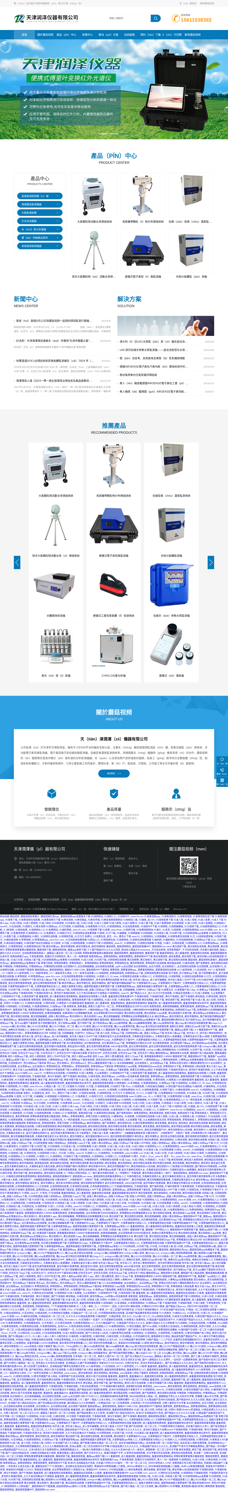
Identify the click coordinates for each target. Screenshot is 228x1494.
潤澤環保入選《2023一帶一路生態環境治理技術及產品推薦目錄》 (55, 380)
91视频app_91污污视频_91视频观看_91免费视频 (71, 926)
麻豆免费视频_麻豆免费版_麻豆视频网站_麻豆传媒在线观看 (159, 1126)
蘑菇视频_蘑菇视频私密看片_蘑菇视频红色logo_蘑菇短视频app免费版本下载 (50, 916)
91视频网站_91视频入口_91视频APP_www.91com (117, 916)
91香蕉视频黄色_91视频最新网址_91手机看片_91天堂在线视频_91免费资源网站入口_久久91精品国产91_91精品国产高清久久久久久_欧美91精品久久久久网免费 (90, 1323)
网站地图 (4, 916)
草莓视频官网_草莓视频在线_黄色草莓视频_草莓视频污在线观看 (132, 963)
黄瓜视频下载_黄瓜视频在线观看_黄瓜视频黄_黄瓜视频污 (95, 1436)
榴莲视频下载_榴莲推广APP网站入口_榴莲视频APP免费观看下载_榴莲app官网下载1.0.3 (152, 1029)
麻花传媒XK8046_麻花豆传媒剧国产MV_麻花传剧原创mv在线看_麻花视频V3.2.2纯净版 (171, 1129)
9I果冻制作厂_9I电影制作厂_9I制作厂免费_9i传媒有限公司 (176, 1133)
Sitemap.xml (179, 909)
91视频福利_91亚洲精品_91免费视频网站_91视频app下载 (35, 1006)
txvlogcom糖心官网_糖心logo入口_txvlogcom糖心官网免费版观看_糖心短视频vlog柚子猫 (170, 1253)
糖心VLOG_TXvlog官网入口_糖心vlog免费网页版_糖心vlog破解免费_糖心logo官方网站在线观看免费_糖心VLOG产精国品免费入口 (121, 1346)
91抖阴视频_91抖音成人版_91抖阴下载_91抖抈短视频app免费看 (174, 933)
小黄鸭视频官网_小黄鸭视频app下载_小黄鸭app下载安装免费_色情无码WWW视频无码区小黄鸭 (80, 1059)
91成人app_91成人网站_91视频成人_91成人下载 (145, 1159)
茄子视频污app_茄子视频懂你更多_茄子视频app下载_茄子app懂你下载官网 (175, 1269)
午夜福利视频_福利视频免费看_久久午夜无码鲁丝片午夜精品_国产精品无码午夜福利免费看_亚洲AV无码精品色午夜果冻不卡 (77, 1389)
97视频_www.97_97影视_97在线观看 (41, 1193)
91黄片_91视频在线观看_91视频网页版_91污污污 (58, 936)
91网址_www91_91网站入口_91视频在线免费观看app (92, 1099)
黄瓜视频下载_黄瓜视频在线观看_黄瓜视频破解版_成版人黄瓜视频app (146, 1216)
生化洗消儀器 (29, 221)
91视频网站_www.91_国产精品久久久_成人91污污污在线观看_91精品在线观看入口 (150, 993)
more (111, 773)
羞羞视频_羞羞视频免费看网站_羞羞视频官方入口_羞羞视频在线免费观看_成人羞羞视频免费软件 (144, 1369)
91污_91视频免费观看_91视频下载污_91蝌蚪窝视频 (163, 1089)
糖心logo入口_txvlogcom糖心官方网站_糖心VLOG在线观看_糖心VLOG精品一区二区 (134, 1256)
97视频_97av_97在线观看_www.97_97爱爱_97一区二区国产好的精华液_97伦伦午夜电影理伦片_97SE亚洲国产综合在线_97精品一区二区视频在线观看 (138, 1309)
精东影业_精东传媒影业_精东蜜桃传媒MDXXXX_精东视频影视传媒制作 (96, 1136)
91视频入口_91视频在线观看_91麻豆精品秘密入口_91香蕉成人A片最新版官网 (46, 1229)
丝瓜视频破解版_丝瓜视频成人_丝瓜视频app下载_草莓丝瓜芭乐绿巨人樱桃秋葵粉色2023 (163, 1063)
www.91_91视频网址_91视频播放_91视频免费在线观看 (160, 936)
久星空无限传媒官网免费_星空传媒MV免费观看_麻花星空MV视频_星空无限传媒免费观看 (63, 1046)
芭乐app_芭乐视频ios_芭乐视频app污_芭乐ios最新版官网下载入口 (81, 1063)
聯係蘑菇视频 (207, 3)
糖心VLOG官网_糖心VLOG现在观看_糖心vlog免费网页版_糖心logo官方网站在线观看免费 (122, 1026)
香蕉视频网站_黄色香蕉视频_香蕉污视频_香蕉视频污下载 (164, 1113)
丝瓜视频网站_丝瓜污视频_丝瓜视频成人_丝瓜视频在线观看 (165, 966)
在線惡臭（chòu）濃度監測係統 (171, 495)
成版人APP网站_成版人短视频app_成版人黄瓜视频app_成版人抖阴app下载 (173, 1143)
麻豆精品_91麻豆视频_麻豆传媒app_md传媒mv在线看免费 (108, 1076)
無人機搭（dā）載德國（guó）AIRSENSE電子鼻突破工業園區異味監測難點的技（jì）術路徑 (154, 391)
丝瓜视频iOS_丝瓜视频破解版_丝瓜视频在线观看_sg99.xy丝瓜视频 (98, 966)
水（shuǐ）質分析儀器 (34, 229)
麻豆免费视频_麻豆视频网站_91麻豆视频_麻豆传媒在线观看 (175, 1139)
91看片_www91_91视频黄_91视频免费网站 (112, 1089)
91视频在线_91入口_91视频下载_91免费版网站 (148, 1093)
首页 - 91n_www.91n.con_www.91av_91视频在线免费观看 (194, 1156)
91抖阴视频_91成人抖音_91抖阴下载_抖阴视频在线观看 (97, 959)
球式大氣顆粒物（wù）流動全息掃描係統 (95, 276)
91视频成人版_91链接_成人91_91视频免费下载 (148, 919)
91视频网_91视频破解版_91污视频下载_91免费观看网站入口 (189, 926)
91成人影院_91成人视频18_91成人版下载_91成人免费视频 (140, 923)
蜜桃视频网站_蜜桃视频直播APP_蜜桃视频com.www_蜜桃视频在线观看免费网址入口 (81, 1176)
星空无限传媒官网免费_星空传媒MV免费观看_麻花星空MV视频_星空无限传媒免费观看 (77, 1266)
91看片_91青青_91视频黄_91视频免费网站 (176, 929)
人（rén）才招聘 (172, 34)
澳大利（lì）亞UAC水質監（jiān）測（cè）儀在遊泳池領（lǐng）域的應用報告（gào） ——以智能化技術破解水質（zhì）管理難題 (154, 341)
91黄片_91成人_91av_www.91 (147, 1156)
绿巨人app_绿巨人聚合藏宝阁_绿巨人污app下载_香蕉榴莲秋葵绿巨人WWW (132, 1056)
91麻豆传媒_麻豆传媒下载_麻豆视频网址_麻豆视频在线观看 (31, 1173)
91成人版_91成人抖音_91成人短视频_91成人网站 (170, 1153)
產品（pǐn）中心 (66, 34)
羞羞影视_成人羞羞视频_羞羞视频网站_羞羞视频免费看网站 (85, 1239)
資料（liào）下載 (150, 34)
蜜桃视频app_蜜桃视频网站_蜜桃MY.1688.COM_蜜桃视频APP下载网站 (72, 969)
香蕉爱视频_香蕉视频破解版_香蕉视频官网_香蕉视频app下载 (181, 1006)
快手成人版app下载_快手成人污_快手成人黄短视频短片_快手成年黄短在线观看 (78, 979)
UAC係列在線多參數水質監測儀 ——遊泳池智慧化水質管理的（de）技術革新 (154, 350)
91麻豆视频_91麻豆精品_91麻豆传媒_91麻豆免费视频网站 (92, 919)
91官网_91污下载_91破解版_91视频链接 (118, 933)
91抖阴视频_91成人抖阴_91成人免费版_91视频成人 (199, 923)
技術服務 (129, 34)
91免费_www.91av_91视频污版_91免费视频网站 (127, 929)
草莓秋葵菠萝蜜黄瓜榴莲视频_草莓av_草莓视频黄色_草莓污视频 (63, 1116)
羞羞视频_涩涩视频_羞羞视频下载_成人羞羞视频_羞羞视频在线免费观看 (187, 1379)
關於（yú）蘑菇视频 (114, 858)
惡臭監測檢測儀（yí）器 (35, 196)
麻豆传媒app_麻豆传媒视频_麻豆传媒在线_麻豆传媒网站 (75, 946)
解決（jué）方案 (108, 34)
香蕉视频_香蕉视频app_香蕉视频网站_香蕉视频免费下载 (61, 999)
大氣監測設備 (29, 212)
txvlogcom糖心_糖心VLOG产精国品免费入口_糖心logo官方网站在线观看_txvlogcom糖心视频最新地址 (123, 1049)
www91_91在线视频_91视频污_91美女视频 (22, 926)
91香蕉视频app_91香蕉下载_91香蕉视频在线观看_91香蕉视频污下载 (93, 1109)
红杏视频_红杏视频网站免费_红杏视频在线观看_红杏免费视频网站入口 (76, 1186)
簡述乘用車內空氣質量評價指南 (138, 375)
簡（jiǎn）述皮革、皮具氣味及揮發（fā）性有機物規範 (152, 358)
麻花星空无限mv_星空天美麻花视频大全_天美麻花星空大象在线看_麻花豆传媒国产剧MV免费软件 (74, 1129)
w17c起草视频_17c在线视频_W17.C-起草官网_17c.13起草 (116, 1366)
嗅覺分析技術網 (51, 899)
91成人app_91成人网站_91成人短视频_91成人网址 (94, 1106)
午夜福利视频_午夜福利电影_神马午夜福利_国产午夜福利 (165, 996)
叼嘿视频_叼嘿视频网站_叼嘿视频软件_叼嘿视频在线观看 (88, 1159)
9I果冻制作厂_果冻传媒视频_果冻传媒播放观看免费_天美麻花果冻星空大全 (156, 1179)
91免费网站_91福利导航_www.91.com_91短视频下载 (74, 929)
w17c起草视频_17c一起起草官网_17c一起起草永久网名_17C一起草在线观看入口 (56, 973)
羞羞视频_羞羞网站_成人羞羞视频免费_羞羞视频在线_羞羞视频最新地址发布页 (41, 1383)
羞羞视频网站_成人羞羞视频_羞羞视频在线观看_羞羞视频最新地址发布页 (105, 1139)
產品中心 (133, 858)
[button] (103, 133)
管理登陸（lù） (127, 909)
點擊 (57, 196)
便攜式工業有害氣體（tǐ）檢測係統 (113, 615)
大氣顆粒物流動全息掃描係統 (94, 221)
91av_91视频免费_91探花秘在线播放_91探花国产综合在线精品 (159, 1086)
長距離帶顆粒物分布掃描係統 (113, 495)
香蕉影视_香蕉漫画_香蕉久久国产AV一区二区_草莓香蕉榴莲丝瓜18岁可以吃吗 (108, 1006)
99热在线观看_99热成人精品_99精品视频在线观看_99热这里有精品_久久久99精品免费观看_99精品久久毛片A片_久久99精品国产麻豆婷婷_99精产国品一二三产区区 (86, 1339)
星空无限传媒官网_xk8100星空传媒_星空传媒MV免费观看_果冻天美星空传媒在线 (147, 1183)
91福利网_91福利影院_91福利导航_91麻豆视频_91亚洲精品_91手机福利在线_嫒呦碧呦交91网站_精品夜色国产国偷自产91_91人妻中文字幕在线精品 (147, 1336)
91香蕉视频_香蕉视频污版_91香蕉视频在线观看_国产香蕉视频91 (99, 1113)
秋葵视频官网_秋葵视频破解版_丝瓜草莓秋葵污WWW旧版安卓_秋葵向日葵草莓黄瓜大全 (131, 1233)
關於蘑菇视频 (45, 34)
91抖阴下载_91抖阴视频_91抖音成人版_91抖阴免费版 (62, 1146)
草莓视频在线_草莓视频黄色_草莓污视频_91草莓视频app (56, 1123)
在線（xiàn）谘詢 (138, 866)
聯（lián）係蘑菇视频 (114, 866)
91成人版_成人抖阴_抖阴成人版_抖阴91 (100, 1079)
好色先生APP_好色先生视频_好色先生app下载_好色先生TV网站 (121, 1053)
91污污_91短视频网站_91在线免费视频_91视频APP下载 (127, 926)
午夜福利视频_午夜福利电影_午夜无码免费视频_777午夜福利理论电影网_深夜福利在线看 (95, 1386)
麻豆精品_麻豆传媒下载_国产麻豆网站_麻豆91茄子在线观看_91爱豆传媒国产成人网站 (48, 1369)
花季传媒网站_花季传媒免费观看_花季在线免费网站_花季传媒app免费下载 (82, 1169)
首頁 (24, 34)
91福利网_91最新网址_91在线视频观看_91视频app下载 (181, 939)
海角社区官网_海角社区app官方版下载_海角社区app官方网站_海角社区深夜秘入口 (169, 1259)
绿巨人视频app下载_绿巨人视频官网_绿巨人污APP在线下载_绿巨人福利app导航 (50, 1056)
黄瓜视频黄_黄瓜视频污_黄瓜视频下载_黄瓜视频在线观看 (157, 959)
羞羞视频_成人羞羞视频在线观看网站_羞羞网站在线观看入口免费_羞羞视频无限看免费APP (86, 996)
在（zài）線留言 (188, 3)
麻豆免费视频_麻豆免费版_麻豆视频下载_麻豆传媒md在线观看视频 (188, 956)
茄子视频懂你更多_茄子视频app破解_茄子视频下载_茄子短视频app (73, 1023)
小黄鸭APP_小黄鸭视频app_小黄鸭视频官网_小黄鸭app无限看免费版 (167, 1059)
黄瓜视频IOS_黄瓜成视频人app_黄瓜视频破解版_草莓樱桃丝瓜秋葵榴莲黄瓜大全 (111, 1016)
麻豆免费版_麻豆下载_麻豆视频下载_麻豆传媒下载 (168, 999)
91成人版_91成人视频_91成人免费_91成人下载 (198, 919)
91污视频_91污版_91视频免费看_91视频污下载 (75, 943)
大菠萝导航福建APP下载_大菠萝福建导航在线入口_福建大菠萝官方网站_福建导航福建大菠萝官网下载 (61, 986)
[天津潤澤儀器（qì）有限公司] (54, 18)
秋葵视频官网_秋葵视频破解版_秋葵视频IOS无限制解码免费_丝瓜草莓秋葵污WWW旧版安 (77, 1013)
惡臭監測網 (34, 899)
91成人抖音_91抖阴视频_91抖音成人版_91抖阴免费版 (145, 1149)
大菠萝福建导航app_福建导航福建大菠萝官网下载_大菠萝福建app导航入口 (90, 1226)
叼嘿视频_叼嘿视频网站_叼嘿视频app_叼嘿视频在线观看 (32, 966)
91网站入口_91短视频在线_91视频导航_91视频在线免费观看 (119, 939)
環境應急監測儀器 (32, 204)
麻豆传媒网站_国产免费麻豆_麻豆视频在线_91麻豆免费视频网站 (120, 1123)
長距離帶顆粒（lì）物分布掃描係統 (143, 221)
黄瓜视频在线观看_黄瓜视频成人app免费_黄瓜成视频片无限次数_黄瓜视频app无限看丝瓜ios (172, 1013)
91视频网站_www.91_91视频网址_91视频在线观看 (127, 943)
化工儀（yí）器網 (160, 909)
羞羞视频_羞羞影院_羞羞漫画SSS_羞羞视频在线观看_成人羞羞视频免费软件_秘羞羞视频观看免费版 (160, 1376)
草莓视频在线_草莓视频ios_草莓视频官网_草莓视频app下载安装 (79, 1066)
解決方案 (133, 873)
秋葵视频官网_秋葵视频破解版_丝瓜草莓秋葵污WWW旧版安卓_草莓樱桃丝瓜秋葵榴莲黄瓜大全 (102, 1213)
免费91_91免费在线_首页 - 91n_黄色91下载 (108, 936)
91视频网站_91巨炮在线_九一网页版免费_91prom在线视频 (68, 1119)
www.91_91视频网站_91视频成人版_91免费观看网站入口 (159, 1209)
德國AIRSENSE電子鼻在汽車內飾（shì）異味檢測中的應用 (154, 366)
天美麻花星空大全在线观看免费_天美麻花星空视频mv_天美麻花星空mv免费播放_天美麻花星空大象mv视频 (154, 1036)
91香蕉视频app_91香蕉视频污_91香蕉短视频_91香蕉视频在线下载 (179, 916)
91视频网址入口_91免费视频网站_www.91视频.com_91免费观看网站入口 (183, 1146)
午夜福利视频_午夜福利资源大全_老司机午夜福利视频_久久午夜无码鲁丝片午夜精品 (63, 993)
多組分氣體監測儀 (171, 555)
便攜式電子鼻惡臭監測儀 (113, 555)
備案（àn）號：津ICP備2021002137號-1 (93, 909)
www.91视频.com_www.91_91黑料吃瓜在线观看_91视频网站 (46, 1073)
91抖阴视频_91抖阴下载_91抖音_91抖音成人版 (201, 1049)
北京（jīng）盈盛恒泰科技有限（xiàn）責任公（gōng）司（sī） (95, 899)
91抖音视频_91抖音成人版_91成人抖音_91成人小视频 (80, 923)
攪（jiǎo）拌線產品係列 (35, 237)
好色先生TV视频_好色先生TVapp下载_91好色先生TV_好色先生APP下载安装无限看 (43, 1053)
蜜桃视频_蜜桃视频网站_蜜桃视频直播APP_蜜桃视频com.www (139, 946)
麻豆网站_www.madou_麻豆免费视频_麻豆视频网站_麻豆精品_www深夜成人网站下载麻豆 (101, 1373)
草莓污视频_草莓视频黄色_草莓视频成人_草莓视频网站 (70, 963)
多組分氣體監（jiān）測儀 (191, 276)
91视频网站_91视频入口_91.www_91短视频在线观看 (111, 976)
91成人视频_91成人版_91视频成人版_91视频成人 (181, 1116)
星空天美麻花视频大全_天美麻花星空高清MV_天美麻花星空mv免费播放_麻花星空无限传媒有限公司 (174, 1169)
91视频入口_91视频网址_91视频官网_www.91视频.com (114, 1153)
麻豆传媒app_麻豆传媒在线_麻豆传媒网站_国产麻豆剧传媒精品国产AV (99, 983)
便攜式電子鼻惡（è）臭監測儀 (143, 276)
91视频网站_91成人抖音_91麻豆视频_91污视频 (116, 999)
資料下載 (108, 880)
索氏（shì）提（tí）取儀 (56, 675)
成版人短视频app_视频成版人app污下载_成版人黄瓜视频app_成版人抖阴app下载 (91, 1143)
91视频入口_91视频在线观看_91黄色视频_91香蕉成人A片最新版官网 (48, 1003)
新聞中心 (87, 34)
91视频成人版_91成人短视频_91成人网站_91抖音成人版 (86, 1149)
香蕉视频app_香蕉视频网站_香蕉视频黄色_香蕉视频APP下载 (121, 956)
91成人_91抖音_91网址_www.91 (67, 1153)
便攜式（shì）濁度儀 (171, 675)
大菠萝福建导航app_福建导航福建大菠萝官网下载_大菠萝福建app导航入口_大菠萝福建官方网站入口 (167, 986)
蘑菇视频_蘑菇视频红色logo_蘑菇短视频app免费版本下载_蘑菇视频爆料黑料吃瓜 (142, 1019)
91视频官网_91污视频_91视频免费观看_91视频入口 (37, 1113)
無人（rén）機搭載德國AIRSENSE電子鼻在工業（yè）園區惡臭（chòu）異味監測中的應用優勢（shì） (154, 383)
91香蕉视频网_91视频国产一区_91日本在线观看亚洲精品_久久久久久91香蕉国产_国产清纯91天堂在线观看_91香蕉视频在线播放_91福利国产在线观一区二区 (124, 1329)
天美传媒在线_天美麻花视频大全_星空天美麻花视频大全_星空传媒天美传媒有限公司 (171, 1176)
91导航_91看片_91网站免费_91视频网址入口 (178, 943)
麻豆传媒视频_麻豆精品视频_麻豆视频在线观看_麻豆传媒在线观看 (92, 1126)
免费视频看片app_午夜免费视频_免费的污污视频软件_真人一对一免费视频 (49, 956)
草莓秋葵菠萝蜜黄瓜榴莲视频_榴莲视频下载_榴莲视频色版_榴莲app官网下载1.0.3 (48, 949)
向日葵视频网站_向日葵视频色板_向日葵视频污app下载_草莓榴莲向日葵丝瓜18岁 (109, 1043)
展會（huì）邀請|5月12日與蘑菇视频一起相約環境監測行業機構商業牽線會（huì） (55, 320)
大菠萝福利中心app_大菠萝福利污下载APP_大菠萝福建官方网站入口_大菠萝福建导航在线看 (138, 1039)
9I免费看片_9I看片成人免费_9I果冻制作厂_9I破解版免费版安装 (112, 1133)
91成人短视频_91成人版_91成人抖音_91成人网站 (118, 1146)
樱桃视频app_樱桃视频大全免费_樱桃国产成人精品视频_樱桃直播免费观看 (185, 1273)
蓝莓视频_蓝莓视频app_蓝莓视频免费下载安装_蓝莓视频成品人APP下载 (63, 1189)
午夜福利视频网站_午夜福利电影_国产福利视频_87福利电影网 (146, 1186)
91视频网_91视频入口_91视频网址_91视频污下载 (52, 1156)
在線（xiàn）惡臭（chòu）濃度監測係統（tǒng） (191, 221)
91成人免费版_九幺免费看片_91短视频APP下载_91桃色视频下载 (113, 1073)
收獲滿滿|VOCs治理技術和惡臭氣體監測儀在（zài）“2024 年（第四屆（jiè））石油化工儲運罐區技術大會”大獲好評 (55, 360)
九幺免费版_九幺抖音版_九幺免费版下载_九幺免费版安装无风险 (132, 1119)
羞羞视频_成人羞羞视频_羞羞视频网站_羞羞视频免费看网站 (116, 1003)
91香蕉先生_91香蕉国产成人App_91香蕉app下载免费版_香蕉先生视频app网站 (111, 1069)
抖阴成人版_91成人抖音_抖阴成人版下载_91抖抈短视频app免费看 (173, 1476)
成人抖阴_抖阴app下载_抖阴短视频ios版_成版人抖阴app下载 (77, 989)
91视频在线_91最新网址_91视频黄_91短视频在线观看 (126, 1116)
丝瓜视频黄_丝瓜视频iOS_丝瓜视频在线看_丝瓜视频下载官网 (55, 1406)
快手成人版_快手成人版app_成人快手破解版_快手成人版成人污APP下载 (158, 979)
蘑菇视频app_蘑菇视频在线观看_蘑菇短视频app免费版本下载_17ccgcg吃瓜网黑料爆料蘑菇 (51, 1019)
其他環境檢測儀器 (32, 246)
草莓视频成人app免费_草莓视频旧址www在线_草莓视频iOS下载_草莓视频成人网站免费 (160, 1066)
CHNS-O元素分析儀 (114, 675)
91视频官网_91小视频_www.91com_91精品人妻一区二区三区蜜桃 (39, 1086)
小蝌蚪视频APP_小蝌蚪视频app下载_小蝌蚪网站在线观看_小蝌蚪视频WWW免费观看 (114, 1009)
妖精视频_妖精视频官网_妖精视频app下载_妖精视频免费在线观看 (133, 973)
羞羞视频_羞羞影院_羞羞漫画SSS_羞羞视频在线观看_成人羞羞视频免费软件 (73, 1393)
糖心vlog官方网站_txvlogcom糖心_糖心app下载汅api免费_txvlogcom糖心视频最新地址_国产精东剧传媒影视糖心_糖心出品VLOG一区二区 (89, 1353)
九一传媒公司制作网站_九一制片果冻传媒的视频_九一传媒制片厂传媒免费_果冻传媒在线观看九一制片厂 (118, 1173)
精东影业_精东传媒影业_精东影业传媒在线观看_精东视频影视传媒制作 (172, 1136)
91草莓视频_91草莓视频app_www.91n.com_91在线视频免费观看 (53, 939)
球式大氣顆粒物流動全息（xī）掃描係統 (56, 555)
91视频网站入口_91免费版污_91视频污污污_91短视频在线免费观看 (61, 933)
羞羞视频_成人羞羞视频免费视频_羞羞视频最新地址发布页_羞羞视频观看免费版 (71, 1083)
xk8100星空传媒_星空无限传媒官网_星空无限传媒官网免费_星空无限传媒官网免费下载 (156, 1046)
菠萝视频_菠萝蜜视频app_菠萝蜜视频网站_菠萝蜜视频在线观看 (143, 969)
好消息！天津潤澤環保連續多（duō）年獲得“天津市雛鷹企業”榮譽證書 (55, 340)
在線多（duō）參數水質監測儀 (171, 615)
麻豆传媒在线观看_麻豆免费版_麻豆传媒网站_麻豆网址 (181, 1163)
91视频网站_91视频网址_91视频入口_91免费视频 (104, 1156)
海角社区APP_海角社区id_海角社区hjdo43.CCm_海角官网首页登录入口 (67, 1029)
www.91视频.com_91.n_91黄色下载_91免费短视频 (155, 1096)
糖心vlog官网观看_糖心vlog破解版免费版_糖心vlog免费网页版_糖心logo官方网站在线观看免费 (158, 1023)
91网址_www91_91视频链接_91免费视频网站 (198, 1149)
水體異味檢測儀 (56, 615)
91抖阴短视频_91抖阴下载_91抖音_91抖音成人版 (122, 1433)
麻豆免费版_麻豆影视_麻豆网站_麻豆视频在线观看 (181, 1123)
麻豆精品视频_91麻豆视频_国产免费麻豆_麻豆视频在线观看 (144, 1393)
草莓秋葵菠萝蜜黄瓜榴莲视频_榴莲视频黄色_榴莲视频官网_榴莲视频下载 (121, 953)
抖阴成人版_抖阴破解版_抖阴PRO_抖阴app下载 (135, 989)
